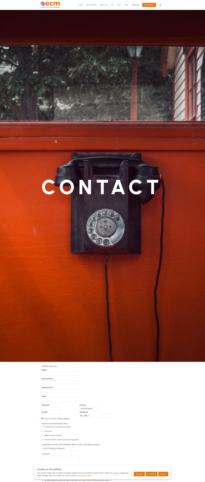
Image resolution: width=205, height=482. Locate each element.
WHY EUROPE (91, 5)
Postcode (45, 405)
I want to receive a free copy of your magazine (61, 440)
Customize (152, 474)
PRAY (119, 5)
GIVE (126, 5)
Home (80, 5)
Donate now (149, 5)
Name (44, 370)
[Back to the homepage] (52, 5)
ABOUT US (104, 5)
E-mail (44, 412)
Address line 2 (47, 387)
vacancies (48, 431)
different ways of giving (53, 435)
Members (135, 5)
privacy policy (86, 475)
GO (112, 5)
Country (82, 405)
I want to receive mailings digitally (57, 419)
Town (44, 396)
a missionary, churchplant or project (57, 427)
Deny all (163, 474)
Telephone (83, 412)
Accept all (139, 474)
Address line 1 (47, 379)
